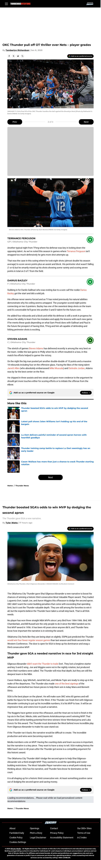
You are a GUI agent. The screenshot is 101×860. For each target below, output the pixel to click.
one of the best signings (66, 683)
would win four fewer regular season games (28, 640)
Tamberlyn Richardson (17, 50)
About (12, 828)
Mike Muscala (56, 368)
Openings (34, 828)
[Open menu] (6, 3)
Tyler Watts (12, 523)
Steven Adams (36, 348)
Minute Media (15, 849)
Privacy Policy (57, 833)
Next (86, 122)
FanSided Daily (16, 833)
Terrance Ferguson (76, 251)
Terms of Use (83, 833)
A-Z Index (82, 837)
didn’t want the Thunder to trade (43, 663)
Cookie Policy (16, 837)
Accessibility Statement (61, 837)
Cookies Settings (17, 842)
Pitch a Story (36, 833)
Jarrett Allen (13, 368)
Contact (54, 828)
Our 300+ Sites (84, 828)
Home (10, 486)
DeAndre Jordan (77, 368)
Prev (15, 122)
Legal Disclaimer (38, 837)
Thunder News (22, 486)
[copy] (22, 56)
